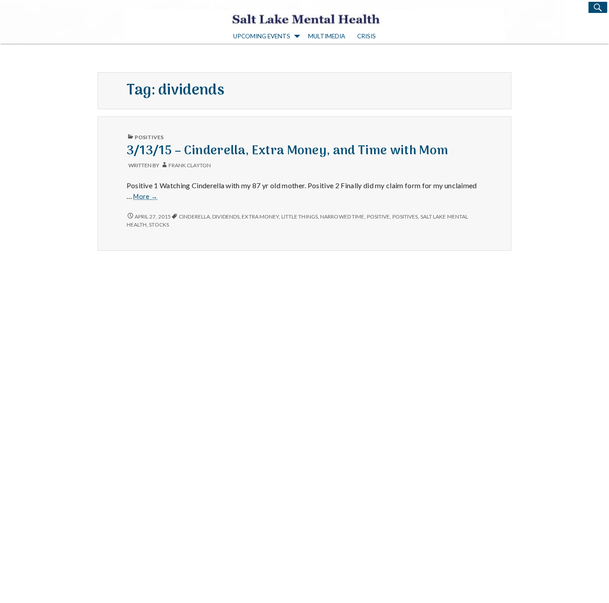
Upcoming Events (261, 36)
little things (299, 216)
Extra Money (260, 216)
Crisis (366, 36)
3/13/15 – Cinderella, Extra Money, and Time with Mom (288, 151)
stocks (159, 224)
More (145, 197)
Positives (149, 137)
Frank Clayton (190, 165)
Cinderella (194, 216)
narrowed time (342, 216)
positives (405, 216)
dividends (225, 216)
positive (378, 216)
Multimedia (326, 36)
